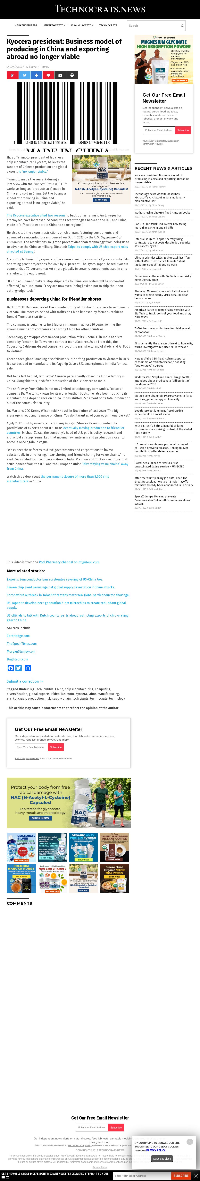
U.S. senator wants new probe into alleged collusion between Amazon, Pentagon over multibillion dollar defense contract (161, 448)
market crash (16, 698)
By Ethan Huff (155, 269)
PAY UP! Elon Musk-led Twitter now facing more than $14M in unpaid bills (160, 225)
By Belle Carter (156, 250)
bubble (48, 689)
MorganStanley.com (21, 651)
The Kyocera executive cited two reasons (36, 215)
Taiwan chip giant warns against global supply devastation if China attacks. (61, 587)
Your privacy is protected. (27, 758)
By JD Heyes (154, 302)
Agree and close (162, 1158)
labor (92, 694)
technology (117, 698)
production (36, 698)
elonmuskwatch (82, 25)
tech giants (80, 698)
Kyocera (81, 694)
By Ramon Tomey (157, 187)
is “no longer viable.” (33, 171)
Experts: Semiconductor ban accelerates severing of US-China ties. (55, 579)
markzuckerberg (25, 25)
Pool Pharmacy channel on (69, 562)
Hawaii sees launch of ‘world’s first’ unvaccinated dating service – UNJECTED (159, 464)
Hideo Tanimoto (62, 694)
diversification (17, 694)
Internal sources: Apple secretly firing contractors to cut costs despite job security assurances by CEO (162, 242)
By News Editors (157, 217)
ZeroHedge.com (18, 636)
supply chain (61, 698)
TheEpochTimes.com (22, 644)
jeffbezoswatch (54, 25)
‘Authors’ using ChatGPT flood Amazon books (162, 212)
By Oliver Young (156, 205)
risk (48, 698)
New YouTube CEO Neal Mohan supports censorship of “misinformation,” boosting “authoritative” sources (160, 362)
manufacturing (108, 694)
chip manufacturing (79, 689)
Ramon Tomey (39, 67)
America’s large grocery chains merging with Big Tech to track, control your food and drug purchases (163, 313)
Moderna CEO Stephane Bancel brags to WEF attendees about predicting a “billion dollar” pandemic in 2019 (163, 381)
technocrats (108, 25)
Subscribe (181, 1176)
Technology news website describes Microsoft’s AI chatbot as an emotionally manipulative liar (160, 197)
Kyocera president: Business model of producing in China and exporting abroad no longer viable (162, 179)
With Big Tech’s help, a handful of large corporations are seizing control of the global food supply (163, 429)
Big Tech (36, 689)
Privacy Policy (100, 1167)
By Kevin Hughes (157, 232)
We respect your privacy (80, 1145)
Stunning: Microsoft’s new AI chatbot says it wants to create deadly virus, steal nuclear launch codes (162, 295)
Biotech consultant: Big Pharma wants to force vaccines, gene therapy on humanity (163, 397)
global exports (39, 694)
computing (102, 689)
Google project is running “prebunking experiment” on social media (159, 412)
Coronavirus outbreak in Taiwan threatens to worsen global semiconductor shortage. (68, 595)
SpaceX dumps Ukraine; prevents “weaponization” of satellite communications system (162, 500)
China (59, 689)
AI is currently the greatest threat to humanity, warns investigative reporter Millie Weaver (164, 345)
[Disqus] (69, 958)
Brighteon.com (17, 659)
